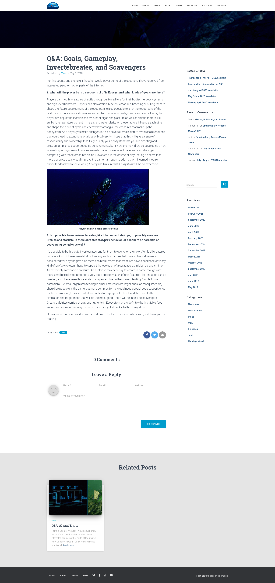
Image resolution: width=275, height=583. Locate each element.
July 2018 (193, 275)
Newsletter (193, 304)
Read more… (69, 545)
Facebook (192, 5)
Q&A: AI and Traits (65, 525)
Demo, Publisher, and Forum (211, 119)
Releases (193, 329)
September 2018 (196, 269)
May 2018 (193, 287)
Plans (191, 317)
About (157, 5)
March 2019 (194, 256)
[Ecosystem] (52, 6)
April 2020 (193, 232)
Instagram (207, 5)
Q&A (63, 332)
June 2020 (193, 226)
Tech (190, 335)
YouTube (221, 5)
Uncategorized (196, 341)
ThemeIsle (223, 576)
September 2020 (196, 220)
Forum (145, 5)
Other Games (195, 310)
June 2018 (193, 281)
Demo (135, 5)
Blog (167, 5)
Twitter (179, 5)
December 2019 (196, 244)
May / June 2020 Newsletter (202, 96)
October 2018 (195, 262)
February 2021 (195, 214)
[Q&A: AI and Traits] (75, 497)
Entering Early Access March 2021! (206, 84)
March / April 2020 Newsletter (203, 102)
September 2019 (196, 250)
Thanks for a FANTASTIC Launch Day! (207, 78)
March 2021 (194, 207)
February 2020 (195, 238)
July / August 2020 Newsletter (203, 90)
